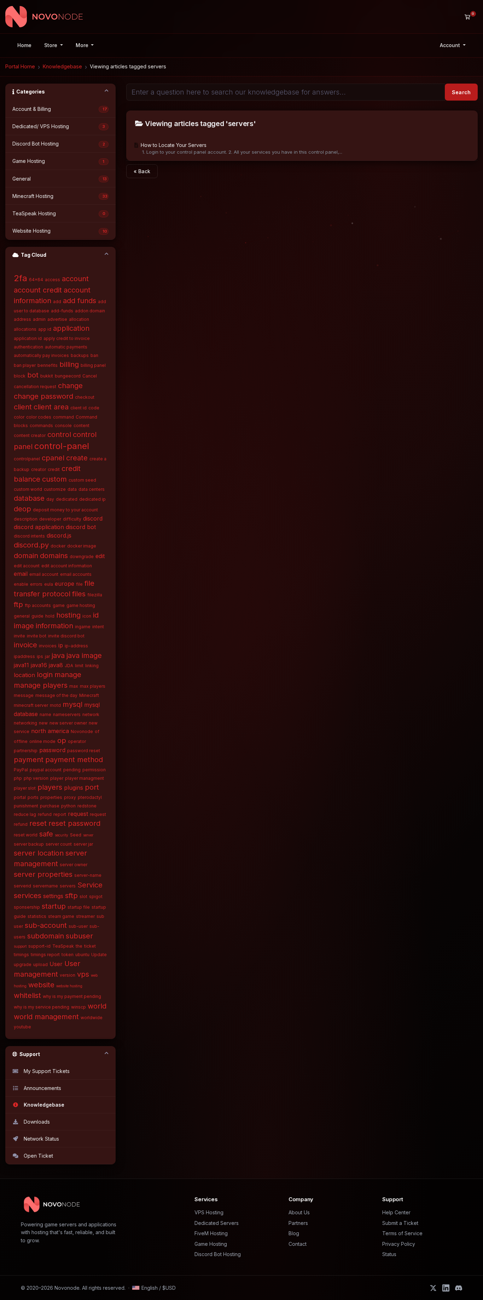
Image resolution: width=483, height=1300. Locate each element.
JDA (69, 665)
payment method (74, 759)
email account (43, 574)
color (19, 417)
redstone (87, 805)
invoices (48, 645)
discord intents (29, 536)
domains (54, 555)
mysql (72, 704)
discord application (39, 526)
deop (22, 509)
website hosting (69, 986)
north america (50, 730)
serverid (22, 886)
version (67, 975)
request (78, 813)
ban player (25, 365)
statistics (37, 916)
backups (80, 355)
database (29, 498)
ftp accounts (38, 605)
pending (72, 769)
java (58, 655)
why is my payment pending (72, 996)
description (25, 519)
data (72, 489)
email (21, 573)
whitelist (27, 995)
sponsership (27, 907)
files (79, 594)
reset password (74, 823)
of (97, 731)
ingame (83, 626)
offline (21, 741)
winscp (78, 1007)
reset (38, 823)
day (50, 499)
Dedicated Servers (216, 1223)
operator (77, 741)
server (88, 835)
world (97, 1006)
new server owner (68, 723)
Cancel (89, 376)
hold (49, 616)
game (59, 605)
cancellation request (35, 386)
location (24, 675)
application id (28, 338)
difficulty (72, 519)
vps (83, 974)
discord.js (59, 535)
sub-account (46, 925)
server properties (43, 874)
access (52, 279)
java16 (39, 665)
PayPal (21, 769)
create (77, 458)
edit (100, 556)
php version (36, 778)
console (63, 425)
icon (86, 616)
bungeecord (68, 376)
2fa (20, 278)
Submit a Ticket (400, 1223)
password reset (83, 750)
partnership (25, 750)
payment (28, 759)
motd (55, 705)
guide (37, 616)
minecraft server (31, 705)
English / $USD (158, 1288)
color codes (38, 417)
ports (33, 797)
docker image (81, 546)
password (52, 750)
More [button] (83, 45)
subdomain (45, 936)
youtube (22, 1026)
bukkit (46, 376)
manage (67, 674)
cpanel (53, 458)
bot (33, 375)
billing (69, 364)
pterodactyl (90, 797)
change (70, 385)
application (71, 328)
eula (48, 584)
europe (64, 583)
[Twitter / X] (433, 1288)
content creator (30, 435)
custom (54, 479)
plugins (73, 787)
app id (44, 329)
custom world (28, 489)
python (68, 805)
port (92, 787)
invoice (25, 645)
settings (53, 895)
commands (41, 425)
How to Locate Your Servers (240, 148)
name (45, 714)
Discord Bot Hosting (217, 1254)
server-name (87, 875)
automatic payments (66, 347)
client (23, 407)
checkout (84, 397)
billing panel (93, 365)
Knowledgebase (62, 66)
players (49, 787)
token (68, 954)
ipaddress (24, 656)
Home (24, 45)
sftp (71, 895)
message (24, 695)
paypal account (46, 769)
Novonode (82, 731)
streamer (85, 916)
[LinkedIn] (445, 1288)
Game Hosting (210, 1244)
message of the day (56, 695)
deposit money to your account (65, 509)
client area (51, 407)
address (22, 319)
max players (92, 686)
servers (68, 886)
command (63, 417)
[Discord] (458, 1288)
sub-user (78, 926)
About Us (299, 1212)
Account (450, 45)
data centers (91, 489)
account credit (38, 290)
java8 (56, 665)
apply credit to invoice (66, 338)
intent (98, 626)
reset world (25, 835)
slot (83, 896)
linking (92, 665)
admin (39, 319)
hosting (68, 615)
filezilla (94, 594)
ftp (18, 604)
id (96, 615)
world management (46, 1016)
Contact (298, 1244)
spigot (96, 896)
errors (36, 584)
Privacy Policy (398, 1244)
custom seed (82, 480)
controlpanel (27, 458)
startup (54, 906)
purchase (49, 805)
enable (21, 584)
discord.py (31, 545)
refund (45, 814)
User (56, 963)
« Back (142, 171)
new (43, 723)
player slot (25, 788)
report (59, 814)
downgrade (82, 556)
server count (59, 844)
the (79, 946)
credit (54, 469)
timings (21, 954)
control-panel (61, 446)
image (24, 625)
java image (84, 655)
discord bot (81, 526)
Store (51, 45)
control (59, 434)
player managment (84, 778)
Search (461, 92)
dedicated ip (92, 499)
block (19, 376)
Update (99, 954)
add (57, 301)
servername (45, 886)
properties (51, 797)
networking (25, 723)
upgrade (22, 964)
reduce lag (25, 814)
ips (40, 656)
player (56, 778)
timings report (45, 954)
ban (94, 355)
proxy (70, 797)
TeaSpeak (63, 946)
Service (90, 885)
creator (38, 469)
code (93, 407)
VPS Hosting (208, 1212)
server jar (83, 844)
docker (58, 546)
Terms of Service (402, 1233)
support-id (39, 946)
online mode (42, 741)
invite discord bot (66, 635)
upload (40, 964)
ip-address (76, 645)
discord (93, 518)
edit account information (66, 565)
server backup (29, 844)
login (45, 674)
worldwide (92, 1017)
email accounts (76, 574)
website (41, 985)
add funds (79, 300)
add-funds (62, 310)
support (20, 946)
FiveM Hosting (211, 1233)
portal (20, 797)
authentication (28, 347)
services (27, 895)
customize (55, 489)
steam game (61, 916)
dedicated (66, 499)
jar (47, 656)
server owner (73, 864)
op (61, 740)
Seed (75, 835)
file (79, 584)
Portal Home (20, 66)
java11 (21, 665)
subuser (79, 936)
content (81, 425)
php (18, 778)
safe (46, 834)
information (54, 625)
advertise (57, 319)
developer (50, 519)
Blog (294, 1233)
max (73, 686)
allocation (79, 319)
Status (389, 1254)
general (22, 616)
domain (26, 555)
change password (43, 396)
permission (94, 769)
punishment (26, 805)
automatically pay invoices (41, 355)
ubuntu (82, 954)
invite (19, 635)
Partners (298, 1223)
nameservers (67, 714)
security (61, 835)
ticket (90, 946)
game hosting (80, 605)
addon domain (90, 310)
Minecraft (89, 695)
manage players (41, 685)
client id (78, 407)
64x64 (36, 279)
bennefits (47, 365)
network (90, 714)
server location (39, 853)
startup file (79, 907)
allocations (25, 329)
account (75, 278)
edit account (27, 565)
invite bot (36, 635)
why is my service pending (41, 1007)
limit (79, 665)
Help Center (396, 1212)
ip (60, 645)
